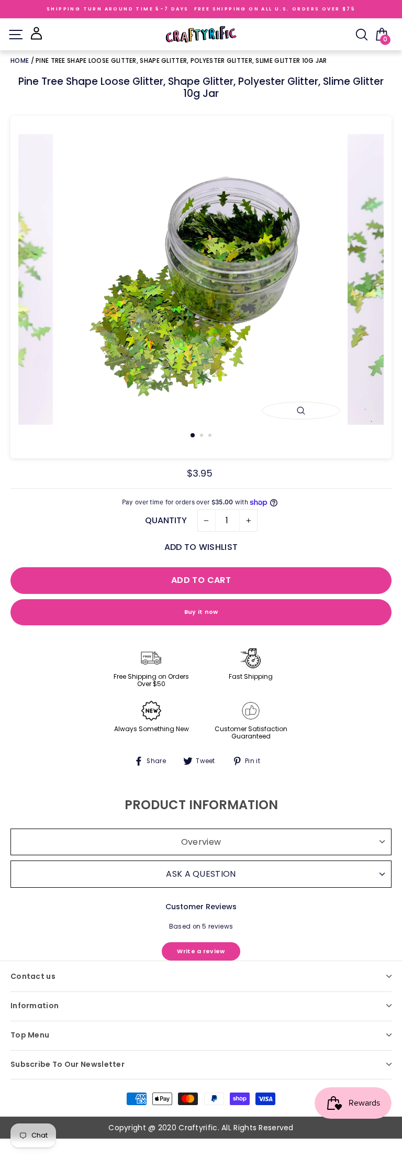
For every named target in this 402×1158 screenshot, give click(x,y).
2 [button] (202, 436)
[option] (201, 279)
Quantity (166, 520)
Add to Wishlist (201, 547)
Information (34, 1005)
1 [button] (193, 435)
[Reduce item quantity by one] (206, 520)
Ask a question (201, 874)
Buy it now (201, 612)
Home (20, 60)
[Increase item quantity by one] (248, 520)
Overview (201, 842)
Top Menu (29, 1035)
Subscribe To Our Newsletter (67, 1064)
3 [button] (211, 436)
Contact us (32, 976)
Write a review (201, 951)
